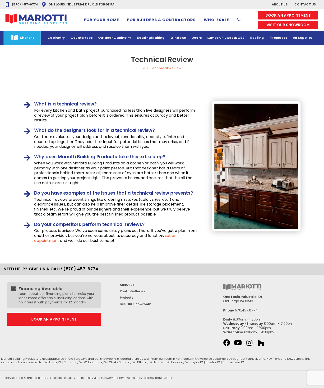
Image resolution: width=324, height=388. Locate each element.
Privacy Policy (112, 378)
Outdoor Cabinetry (114, 37)
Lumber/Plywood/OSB (225, 37)
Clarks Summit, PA (122, 362)
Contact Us (305, 5)
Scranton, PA (73, 362)
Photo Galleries (132, 291)
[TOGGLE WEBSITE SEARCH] (239, 20)
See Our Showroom (135, 304)
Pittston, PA (144, 362)
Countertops (82, 37)
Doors (197, 37)
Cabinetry (56, 37)
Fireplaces (278, 37)
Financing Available (40, 289)
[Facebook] (226, 342)
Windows (178, 37)
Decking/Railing (151, 37)
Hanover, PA (179, 362)
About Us (280, 5)
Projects (126, 297)
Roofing (257, 37)
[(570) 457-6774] (7, 4)
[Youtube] (238, 342)
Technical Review (166, 68)
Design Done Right (158, 378)
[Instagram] (249, 342)
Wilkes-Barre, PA (95, 362)
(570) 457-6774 (25, 4)
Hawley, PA (213, 362)
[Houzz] (260, 342)
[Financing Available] (13, 288)
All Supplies (303, 37)
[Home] (144, 68)
